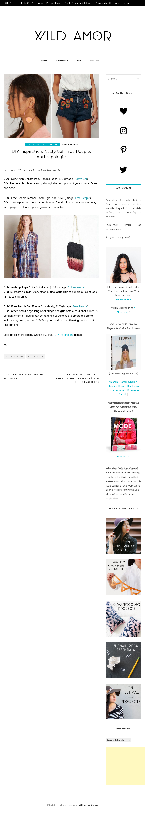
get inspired (35, 356)
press (40, 3)
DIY (79, 60)
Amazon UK (122, 390)
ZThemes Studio (89, 804)
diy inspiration (35, 144)
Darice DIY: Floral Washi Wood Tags (23, 376)
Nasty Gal (80, 178)
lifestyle (53, 144)
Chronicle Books (116, 386)
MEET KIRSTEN (26, 3)
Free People (82, 198)
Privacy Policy (54, 3)
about (43, 60)
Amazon (113, 381)
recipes (94, 60)
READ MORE (123, 299)
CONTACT (9, 3)
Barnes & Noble (128, 381)
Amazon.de (123, 456)
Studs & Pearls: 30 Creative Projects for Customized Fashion (98, 3)
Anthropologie (76, 287)
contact (62, 60)
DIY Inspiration (63, 334)
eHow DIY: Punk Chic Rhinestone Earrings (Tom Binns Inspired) (77, 378)
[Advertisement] (125, 766)
